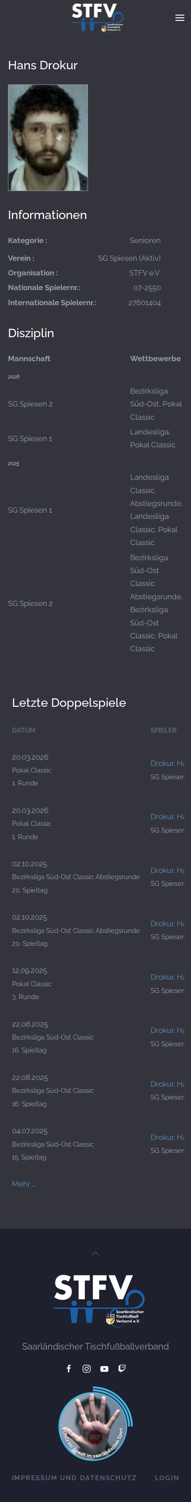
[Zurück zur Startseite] (96, 18)
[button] (179, 18)
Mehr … (24, 1183)
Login (167, 1478)
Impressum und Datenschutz (74, 1478)
